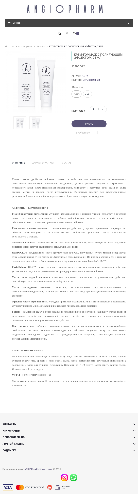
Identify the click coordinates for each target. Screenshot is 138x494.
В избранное (83, 132)
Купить (89, 124)
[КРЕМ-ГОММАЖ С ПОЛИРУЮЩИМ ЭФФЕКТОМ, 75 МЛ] (20, 122)
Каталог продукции (22, 46)
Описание (18, 162)
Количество (78, 110)
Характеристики (43, 162)
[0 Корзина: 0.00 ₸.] (74, 34)
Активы (41, 46)
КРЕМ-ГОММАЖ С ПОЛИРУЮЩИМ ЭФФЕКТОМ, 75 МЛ (76, 46)
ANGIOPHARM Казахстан (38, 469)
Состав (67, 162)
